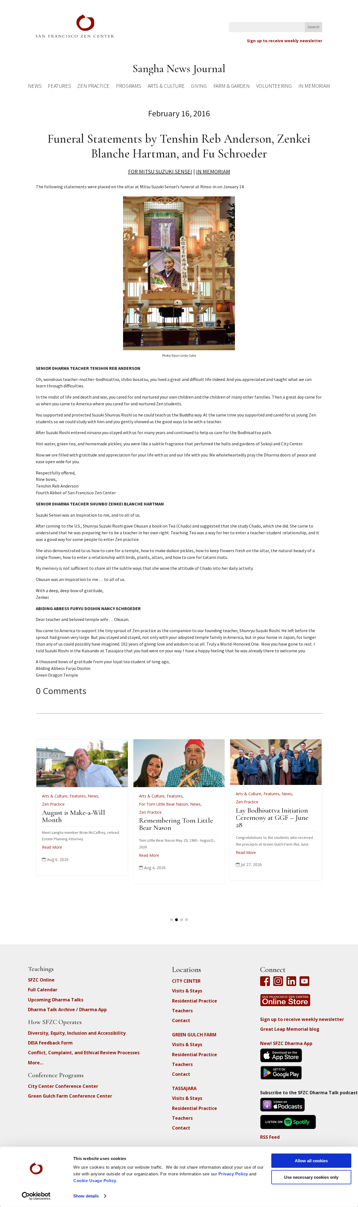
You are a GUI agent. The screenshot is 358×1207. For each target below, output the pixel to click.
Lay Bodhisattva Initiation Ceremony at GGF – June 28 (73, 817)
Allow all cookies (311, 1160)
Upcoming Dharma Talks (55, 1000)
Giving (199, 87)
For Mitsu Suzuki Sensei (160, 171)
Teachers (182, 1011)
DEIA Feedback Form (50, 1043)
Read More (47, 852)
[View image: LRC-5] (179, 348)
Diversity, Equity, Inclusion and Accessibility (77, 1033)
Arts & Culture (166, 87)
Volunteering (274, 87)
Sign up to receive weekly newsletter (284, 40)
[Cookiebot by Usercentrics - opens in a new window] (36, 1196)
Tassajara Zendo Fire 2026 (170, 812)
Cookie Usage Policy (94, 1180)
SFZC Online (41, 980)
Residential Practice (194, 1001)
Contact (181, 1020)
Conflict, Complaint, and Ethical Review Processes (84, 1053)
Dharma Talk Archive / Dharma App (67, 1009)
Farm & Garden (231, 87)
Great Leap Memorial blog (289, 1029)
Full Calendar (42, 990)
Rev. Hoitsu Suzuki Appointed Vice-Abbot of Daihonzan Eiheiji (267, 819)
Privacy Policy (233, 1173)
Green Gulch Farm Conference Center (70, 1096)
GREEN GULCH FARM (194, 1035)
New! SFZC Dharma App (286, 1043)
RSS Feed (270, 1137)
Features (59, 87)
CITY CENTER (186, 981)
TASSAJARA (184, 1088)
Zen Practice (93, 87)
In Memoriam (314, 87)
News (34, 87)
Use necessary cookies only (311, 1177)
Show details (86, 1196)
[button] (171, 919)
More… (35, 1063)
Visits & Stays (187, 991)
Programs (128, 87)
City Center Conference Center (63, 1086)
